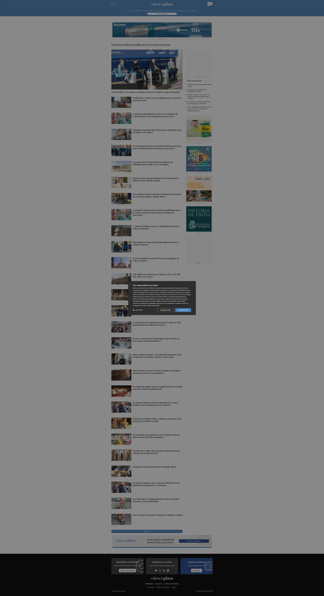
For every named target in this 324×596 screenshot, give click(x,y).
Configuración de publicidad (148, 303)
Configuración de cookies (140, 305)
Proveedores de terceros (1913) (177, 294)
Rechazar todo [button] (165, 310)
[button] (137, 310)
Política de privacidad (153, 305)
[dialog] (162, 298)
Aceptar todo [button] (183, 310)
